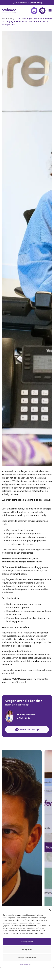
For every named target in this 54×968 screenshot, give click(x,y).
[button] (49, 909)
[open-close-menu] (50, 11)
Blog (12, 18)
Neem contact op (29, 729)
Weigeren (27, 949)
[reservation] (34, 10)
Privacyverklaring (27, 964)
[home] (9, 10)
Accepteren (27, 941)
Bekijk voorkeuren (27, 957)
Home (4, 18)
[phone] (42, 10)
